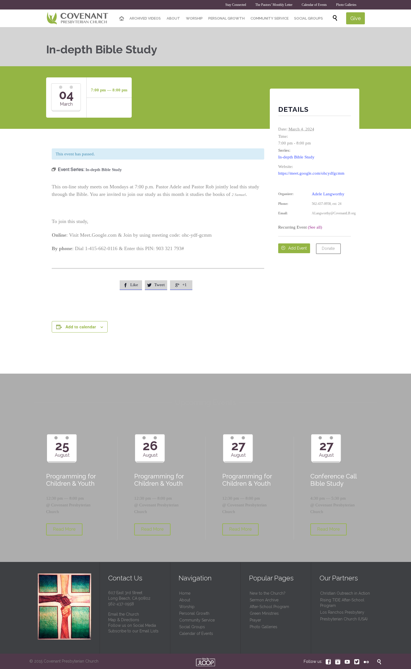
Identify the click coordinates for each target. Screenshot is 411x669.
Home (184, 593)
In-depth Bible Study (296, 157)
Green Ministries (264, 613)
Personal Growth (194, 613)
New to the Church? (267, 593)
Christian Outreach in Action (345, 593)
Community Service (197, 620)
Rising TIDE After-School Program (342, 603)
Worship (187, 606)
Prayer (255, 620)
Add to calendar (80, 326)
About (184, 600)
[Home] (121, 18)
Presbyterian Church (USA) (344, 619)
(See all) (315, 227)
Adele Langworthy (328, 194)
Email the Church (123, 614)
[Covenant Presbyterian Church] (77, 18)
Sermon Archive (264, 600)
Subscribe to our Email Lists (133, 631)
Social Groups (192, 627)
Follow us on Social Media (132, 625)
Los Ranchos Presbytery (342, 612)
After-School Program (269, 606)
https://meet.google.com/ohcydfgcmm (311, 173)
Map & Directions (123, 620)
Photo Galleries (263, 627)
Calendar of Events (196, 633)
